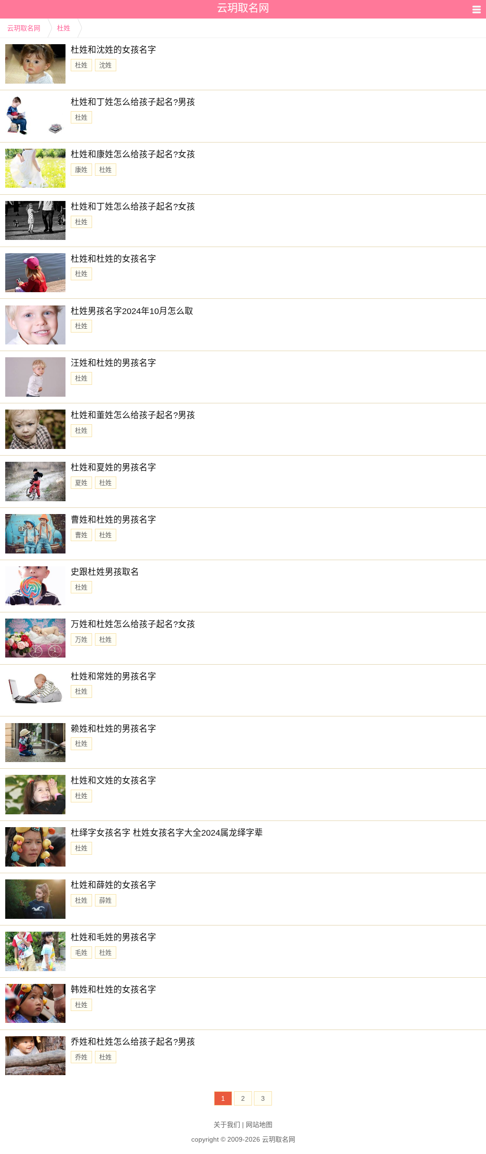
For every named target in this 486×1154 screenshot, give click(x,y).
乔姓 (81, 1057)
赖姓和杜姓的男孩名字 (113, 729)
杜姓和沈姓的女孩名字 (113, 50)
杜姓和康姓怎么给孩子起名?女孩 (133, 154)
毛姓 (81, 952)
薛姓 (105, 900)
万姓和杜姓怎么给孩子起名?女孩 (133, 624)
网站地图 (259, 1124)
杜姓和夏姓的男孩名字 (113, 467)
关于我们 (227, 1124)
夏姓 (81, 482)
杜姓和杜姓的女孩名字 (113, 259)
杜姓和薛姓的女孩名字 (113, 885)
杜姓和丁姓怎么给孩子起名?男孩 (133, 102)
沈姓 (105, 65)
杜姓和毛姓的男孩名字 (113, 937)
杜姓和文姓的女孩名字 (113, 780)
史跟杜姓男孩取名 (105, 572)
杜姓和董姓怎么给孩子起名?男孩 (133, 415)
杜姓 (63, 28)
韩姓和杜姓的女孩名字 (113, 989)
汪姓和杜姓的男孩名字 (113, 363)
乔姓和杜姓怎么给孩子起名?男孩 (133, 1042)
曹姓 (81, 535)
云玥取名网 (23, 28)
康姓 (81, 169)
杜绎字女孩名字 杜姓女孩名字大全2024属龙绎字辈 (167, 833)
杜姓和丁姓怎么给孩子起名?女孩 (133, 206)
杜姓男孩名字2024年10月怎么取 (132, 311)
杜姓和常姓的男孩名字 (113, 676)
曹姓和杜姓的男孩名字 (113, 520)
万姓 (81, 639)
